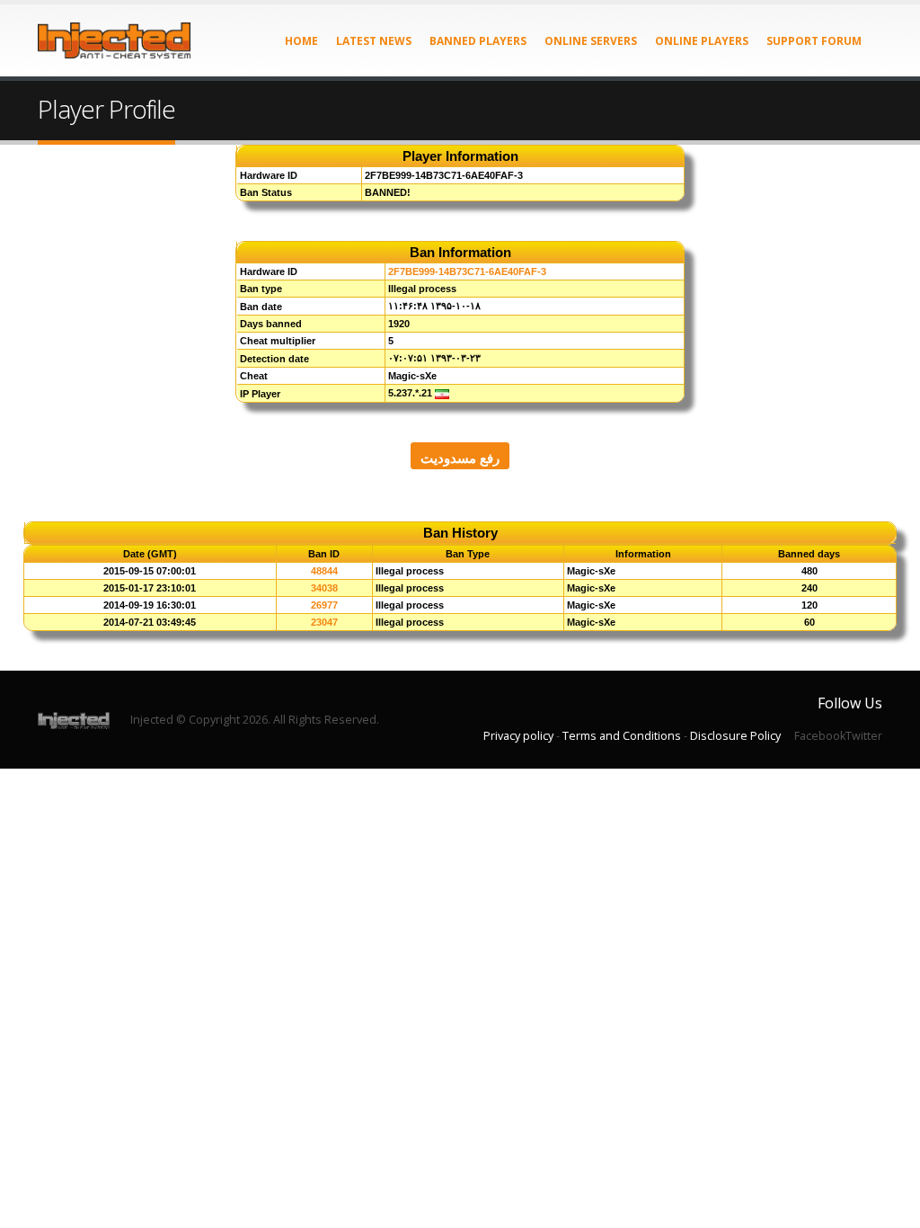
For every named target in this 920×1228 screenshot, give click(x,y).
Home (301, 41)
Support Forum (814, 41)
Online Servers (590, 41)
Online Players (701, 41)
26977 (324, 605)
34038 (324, 588)
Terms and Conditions (621, 735)
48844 (324, 570)
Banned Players (477, 41)
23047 (324, 622)
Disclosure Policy (735, 735)
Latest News (373, 41)
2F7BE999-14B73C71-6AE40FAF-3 (467, 271)
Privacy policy (518, 735)
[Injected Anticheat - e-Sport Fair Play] (114, 40)
